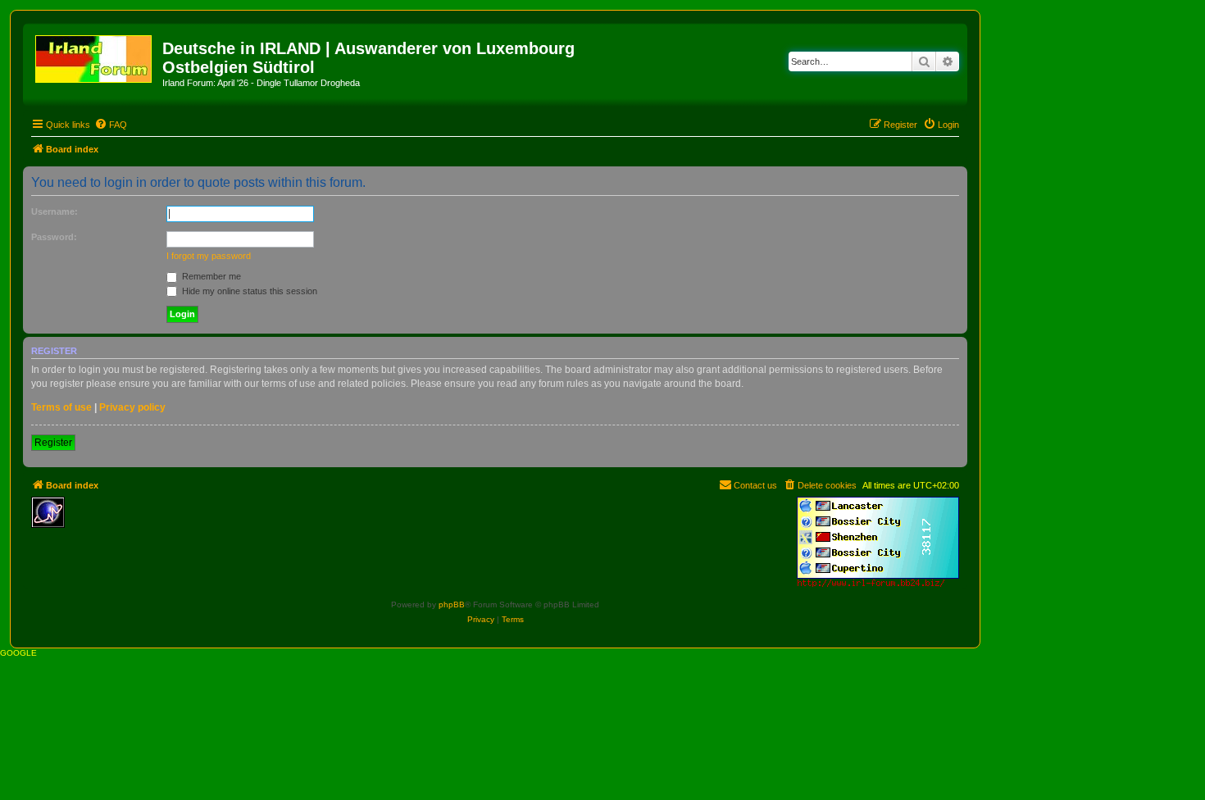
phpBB (452, 604)
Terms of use (61, 407)
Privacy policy (132, 407)
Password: (54, 237)
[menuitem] (110, 124)
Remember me (210, 276)
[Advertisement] (191, 521)
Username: (54, 211)
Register (53, 442)
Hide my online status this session (248, 291)
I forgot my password (208, 256)
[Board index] (94, 55)
